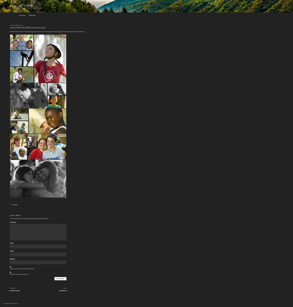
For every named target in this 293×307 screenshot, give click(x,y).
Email (12, 251)
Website (12, 259)
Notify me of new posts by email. (19, 274)
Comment (13, 222)
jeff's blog (26, 5)
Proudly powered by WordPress (11, 303)
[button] (22, 42)
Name (12, 243)
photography (32, 15)
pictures (15, 204)
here (59, 31)
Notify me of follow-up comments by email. (22, 269)
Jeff (21, 25)
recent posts (22, 15)
